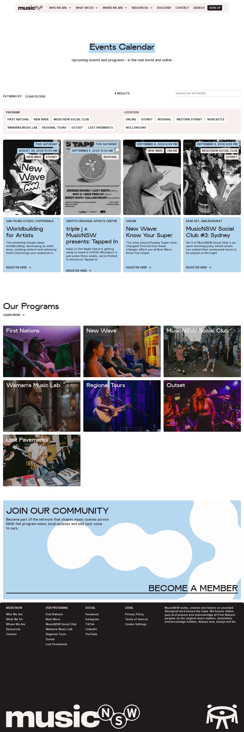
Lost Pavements (56, 644)
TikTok (90, 624)
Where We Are (15, 624)
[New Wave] (34, 157)
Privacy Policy (134, 614)
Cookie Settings (136, 624)
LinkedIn (91, 629)
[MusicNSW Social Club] (220, 150)
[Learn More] (14, 315)
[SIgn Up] (214, 7)
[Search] (199, 7)
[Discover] (164, 7)
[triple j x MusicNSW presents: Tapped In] (92, 177)
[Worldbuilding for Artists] (32, 177)
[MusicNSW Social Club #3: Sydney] (212, 177)
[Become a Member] (193, 588)
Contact (11, 634)
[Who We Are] (60, 8)
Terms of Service (136, 619)
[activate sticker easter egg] (222, 717)
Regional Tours (56, 634)
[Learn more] (41, 351)
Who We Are (14, 614)
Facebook (92, 614)
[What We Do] (87, 8)
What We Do (14, 619)
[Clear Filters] (35, 96)
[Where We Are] (115, 8)
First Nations (54, 614)
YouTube (91, 634)
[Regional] (110, 157)
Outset (50, 639)
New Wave (53, 619)
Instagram (92, 619)
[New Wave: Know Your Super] (152, 177)
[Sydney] (51, 157)
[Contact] (182, 7)
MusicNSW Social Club (61, 624)
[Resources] (142, 8)
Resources (13, 629)
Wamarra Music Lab (59, 629)
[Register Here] (19, 267)
